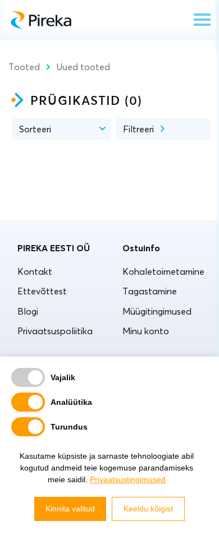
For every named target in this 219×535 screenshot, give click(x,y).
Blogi (27, 311)
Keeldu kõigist (148, 508)
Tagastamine (149, 291)
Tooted (24, 66)
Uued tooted (83, 66)
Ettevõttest (42, 291)
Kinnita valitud (70, 508)
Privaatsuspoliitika (55, 330)
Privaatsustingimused (128, 479)
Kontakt (34, 271)
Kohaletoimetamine (163, 271)
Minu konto (145, 330)
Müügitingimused (156, 311)
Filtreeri (138, 129)
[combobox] (61, 129)
